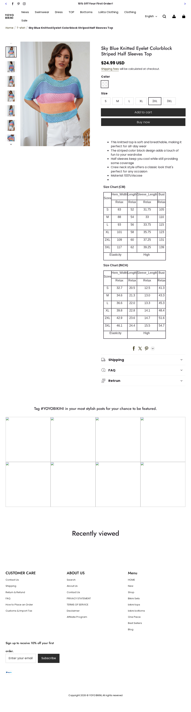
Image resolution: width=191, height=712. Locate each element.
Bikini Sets (134, 598)
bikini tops (134, 604)
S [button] (106, 101)
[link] (71, 12)
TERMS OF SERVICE (77, 604)
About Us (72, 586)
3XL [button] (169, 101)
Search (71, 580)
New (130, 586)
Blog (130, 629)
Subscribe (48, 658)
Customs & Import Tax (19, 611)
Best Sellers (135, 623)
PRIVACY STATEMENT (79, 598)
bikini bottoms (136, 611)
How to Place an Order (19, 604)
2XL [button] (154, 101)
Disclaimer (73, 611)
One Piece (134, 617)
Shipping (11, 586)
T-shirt (21, 28)
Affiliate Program (77, 617)
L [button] (129, 101)
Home (9, 28)
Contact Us (12, 580)
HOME (131, 580)
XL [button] (141, 101)
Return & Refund (15, 592)
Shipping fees (110, 69)
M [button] (117, 101)
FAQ (8, 598)
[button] (164, 16)
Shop (131, 592)
